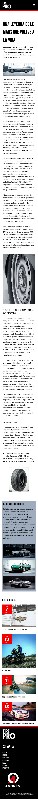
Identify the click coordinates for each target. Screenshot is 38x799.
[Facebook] (4, 746)
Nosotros (5, 752)
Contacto (5, 755)
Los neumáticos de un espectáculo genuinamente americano (18, 723)
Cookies (4, 765)
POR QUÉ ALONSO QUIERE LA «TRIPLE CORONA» (14, 629)
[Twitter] (8, 746)
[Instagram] (13, 746)
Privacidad (5, 757)
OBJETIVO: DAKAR (6, 670)
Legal (4, 763)
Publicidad (5, 760)
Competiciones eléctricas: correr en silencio (14, 697)
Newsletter (6, 768)
